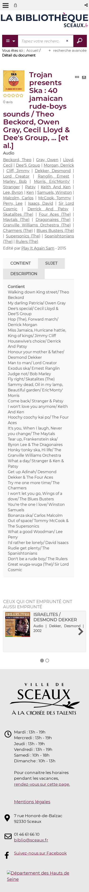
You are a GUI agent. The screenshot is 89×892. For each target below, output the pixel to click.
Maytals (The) (16, 219)
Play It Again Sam (37, 248)
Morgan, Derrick (59, 165)
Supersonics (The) (23, 236)
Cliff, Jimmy (17, 171)
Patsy (30, 187)
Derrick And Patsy (48, 209)
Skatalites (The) (18, 214)
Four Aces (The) (55, 214)
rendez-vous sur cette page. (42, 784)
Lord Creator (16, 176)
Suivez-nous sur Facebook (40, 853)
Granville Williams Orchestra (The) (37, 225)
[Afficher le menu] (5, 5)
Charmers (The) (18, 230)
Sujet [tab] (51, 263)
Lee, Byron (13, 192)
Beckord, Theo (17, 160)
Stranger (11, 187)
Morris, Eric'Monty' (52, 181)
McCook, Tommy (54, 198)
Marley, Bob (15, 181)
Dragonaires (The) (53, 219)
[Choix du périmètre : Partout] (10, 41)
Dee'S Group (28, 165)
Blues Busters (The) (55, 230)
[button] (86, 5)
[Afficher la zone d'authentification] (16, 5)
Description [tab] (23, 274)
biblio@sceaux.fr (31, 840)
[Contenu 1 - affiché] (42, 660)
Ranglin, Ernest (53, 176)
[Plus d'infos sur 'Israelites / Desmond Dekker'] (17, 624)
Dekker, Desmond (53, 171)
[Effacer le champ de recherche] (67, 41)
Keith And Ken (56, 187)
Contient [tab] (20, 263)
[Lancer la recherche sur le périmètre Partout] (80, 41)
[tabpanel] (38, 428)
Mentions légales (32, 802)
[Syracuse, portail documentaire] (44, 21)
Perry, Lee (13, 203)
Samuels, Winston (54, 192)
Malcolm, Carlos (18, 198)
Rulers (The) (27, 241)
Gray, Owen (47, 160)
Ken (30, 192)
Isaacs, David (40, 203)
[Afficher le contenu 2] (47, 660)
